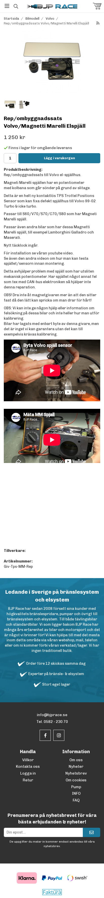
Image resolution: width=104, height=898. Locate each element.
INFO (76, 793)
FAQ (76, 800)
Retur (28, 780)
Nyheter (76, 766)
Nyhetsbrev (76, 773)
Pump (76, 787)
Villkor (28, 760)
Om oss (76, 760)
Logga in (28, 773)
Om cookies (76, 780)
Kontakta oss (28, 766)
